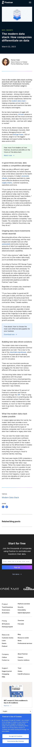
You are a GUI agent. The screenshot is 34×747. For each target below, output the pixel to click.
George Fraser (18, 134)
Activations (5, 613)
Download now (9, 334)
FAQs (3, 677)
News (19, 640)
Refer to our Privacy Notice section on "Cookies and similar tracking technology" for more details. (15, 729)
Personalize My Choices (15, 741)
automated (6, 244)
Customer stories (7, 638)
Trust (19, 668)
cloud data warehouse (18, 352)
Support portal (7, 671)
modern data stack (19, 101)
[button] (30, 2)
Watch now (8, 155)
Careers (20, 657)
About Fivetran (22, 654)
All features (6, 624)
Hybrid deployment (24, 613)
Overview (21, 620)
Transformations (7, 607)
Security (20, 607)
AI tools (21, 114)
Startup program (7, 626)
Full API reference (24, 674)
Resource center (23, 638)
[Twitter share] (6, 507)
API (19, 395)
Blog (19, 634)
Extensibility (22, 610)
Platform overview (24, 604)
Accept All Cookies (15, 736)
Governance (6, 610)
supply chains (7, 183)
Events (4, 643)
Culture (4, 657)
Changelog (5, 674)
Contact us (5, 660)
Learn (4, 640)
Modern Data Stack (10, 497)
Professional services (25, 643)
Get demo (15, 574)
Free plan (21, 624)
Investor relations (23, 660)
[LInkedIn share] (3, 507)
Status (20, 671)
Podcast (4, 646)
